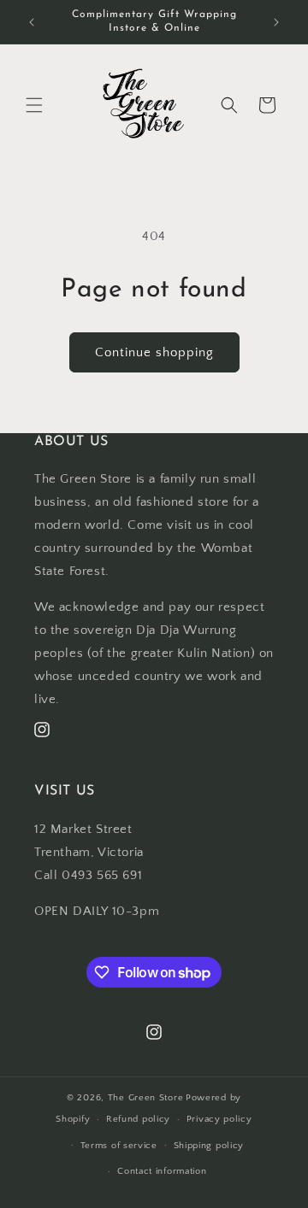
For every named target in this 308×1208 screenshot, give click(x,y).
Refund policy (138, 1119)
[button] (34, 105)
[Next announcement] (276, 22)
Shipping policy (209, 1146)
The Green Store (146, 1098)
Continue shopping (154, 352)
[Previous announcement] (31, 22)
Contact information (161, 1171)
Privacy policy (219, 1119)
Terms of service (118, 1146)
